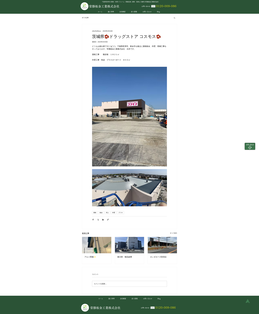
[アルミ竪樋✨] (96, 245)
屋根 (94, 212)
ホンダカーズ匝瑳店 (158, 257)
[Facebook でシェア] (93, 220)
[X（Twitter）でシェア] (98, 220)
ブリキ (120, 212)
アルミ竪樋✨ (90, 257)
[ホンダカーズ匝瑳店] (162, 245)
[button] (174, 18)
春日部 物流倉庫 (124, 257)
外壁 (113, 212)
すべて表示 (173, 233)
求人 (107, 212)
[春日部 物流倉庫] (129, 245)
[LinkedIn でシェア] (103, 220)
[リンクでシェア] (108, 220)
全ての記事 (85, 17)
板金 (101, 212)
